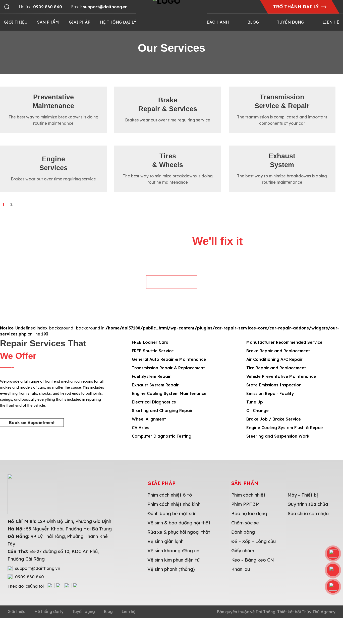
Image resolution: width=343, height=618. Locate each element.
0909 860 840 (29, 576)
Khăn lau (240, 569)
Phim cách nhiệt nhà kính (173, 504)
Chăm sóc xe (245, 523)
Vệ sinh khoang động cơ (173, 551)
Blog (253, 22)
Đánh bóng (243, 532)
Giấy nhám (242, 551)
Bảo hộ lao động (249, 513)
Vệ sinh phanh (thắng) (171, 569)
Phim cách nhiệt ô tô (169, 495)
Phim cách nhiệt (248, 495)
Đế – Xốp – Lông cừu (253, 541)
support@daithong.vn (37, 568)
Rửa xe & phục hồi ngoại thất (178, 532)
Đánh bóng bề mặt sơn (172, 513)
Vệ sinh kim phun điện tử (173, 560)
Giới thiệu (15, 22)
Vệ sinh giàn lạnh (165, 541)
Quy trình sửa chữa (308, 504)
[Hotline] (333, 553)
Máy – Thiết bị (303, 495)
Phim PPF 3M (245, 504)
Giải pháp (79, 22)
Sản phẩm (48, 22)
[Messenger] (333, 586)
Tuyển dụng (290, 22)
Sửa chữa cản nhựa (308, 513)
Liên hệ (330, 22)
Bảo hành (218, 22)
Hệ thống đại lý (118, 22)
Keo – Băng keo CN (252, 560)
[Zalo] (333, 570)
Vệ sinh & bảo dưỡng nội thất (178, 523)
